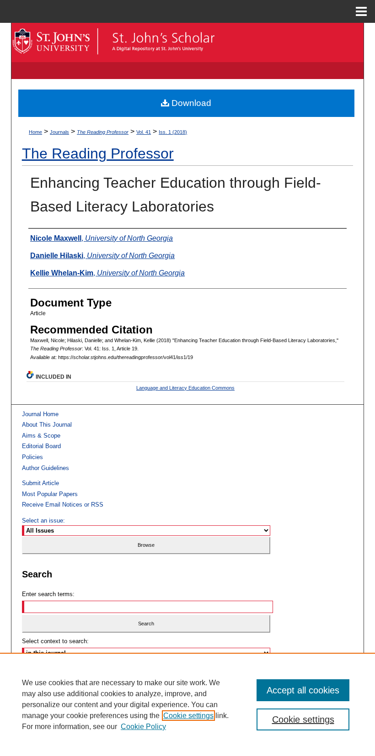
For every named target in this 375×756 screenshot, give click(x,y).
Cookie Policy (143, 726)
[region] (187, 704)
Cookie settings (188, 715)
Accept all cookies (303, 690)
